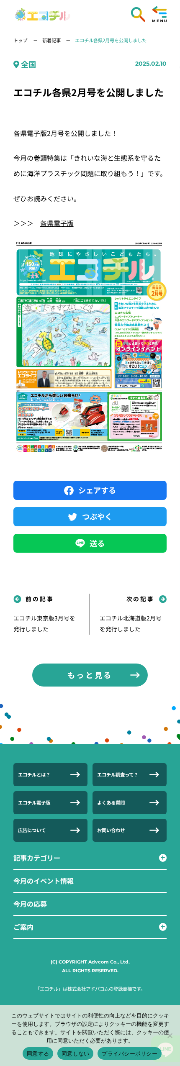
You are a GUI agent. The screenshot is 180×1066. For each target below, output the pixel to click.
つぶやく (97, 516)
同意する (38, 1053)
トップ (20, 40)
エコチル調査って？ (117, 774)
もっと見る (90, 674)
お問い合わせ (111, 830)
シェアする (97, 489)
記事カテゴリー (36, 858)
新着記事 (51, 40)
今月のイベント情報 (43, 881)
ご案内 (23, 927)
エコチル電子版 (34, 802)
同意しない (75, 1053)
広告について (32, 830)
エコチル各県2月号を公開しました (111, 40)
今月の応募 (30, 904)
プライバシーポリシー (129, 1053)
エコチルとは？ (34, 774)
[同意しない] (169, 1035)
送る (97, 543)
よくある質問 (111, 802)
